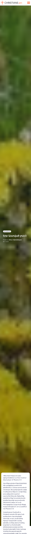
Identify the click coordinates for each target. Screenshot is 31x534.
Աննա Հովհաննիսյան (15, 240)
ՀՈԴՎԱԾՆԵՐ (7, 231)
